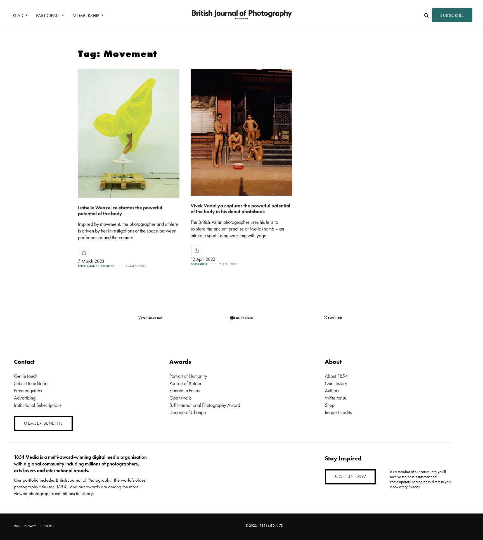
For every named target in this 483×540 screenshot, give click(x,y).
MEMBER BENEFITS (43, 423)
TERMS (15, 526)
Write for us (336, 398)
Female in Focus (184, 390)
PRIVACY (30, 526)
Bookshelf (199, 264)
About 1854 (336, 376)
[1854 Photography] (241, 15)
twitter (335, 317)
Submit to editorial (31, 383)
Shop (330, 405)
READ (18, 15)
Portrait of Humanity (188, 376)
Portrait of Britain (185, 383)
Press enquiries (28, 390)
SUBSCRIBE (452, 15)
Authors (332, 390)
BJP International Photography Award (204, 405)
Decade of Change (187, 412)
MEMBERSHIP (85, 15)
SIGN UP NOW (350, 476)
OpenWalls (180, 398)
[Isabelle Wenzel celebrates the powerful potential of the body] (128, 133)
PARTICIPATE (48, 15)
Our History (336, 383)
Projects (107, 266)
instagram (151, 317)
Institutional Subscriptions (37, 405)
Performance (88, 266)
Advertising (24, 398)
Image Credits (338, 412)
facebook (243, 317)
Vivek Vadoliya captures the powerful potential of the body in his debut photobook (240, 208)
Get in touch (25, 376)
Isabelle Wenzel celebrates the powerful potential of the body (120, 210)
